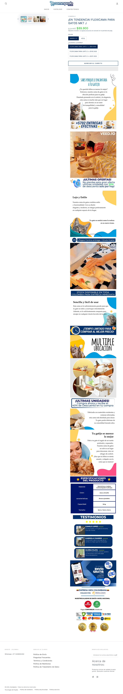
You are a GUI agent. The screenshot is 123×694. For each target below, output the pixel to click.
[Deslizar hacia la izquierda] (18, 19)
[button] (93, 69)
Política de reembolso (26, 689)
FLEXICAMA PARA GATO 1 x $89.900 (83, 47)
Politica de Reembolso (42, 664)
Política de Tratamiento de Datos (46, 667)
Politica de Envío (40, 654)
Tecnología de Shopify (11, 690)
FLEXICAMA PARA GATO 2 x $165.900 (83, 52)
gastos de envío (86, 30)
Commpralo (72, 16)
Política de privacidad (41, 689)
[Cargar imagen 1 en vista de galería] (24, 19)
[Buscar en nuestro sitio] (5, 3)
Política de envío (54, 689)
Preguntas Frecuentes (41, 657)
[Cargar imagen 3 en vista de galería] (36, 19)
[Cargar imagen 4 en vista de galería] (43, 19)
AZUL (84, 39)
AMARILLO (73, 39)
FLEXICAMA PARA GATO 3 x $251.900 (83, 56)
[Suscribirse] (117, 655)
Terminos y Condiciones (42, 661)
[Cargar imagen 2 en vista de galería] (30, 19)
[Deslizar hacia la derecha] (48, 19)
